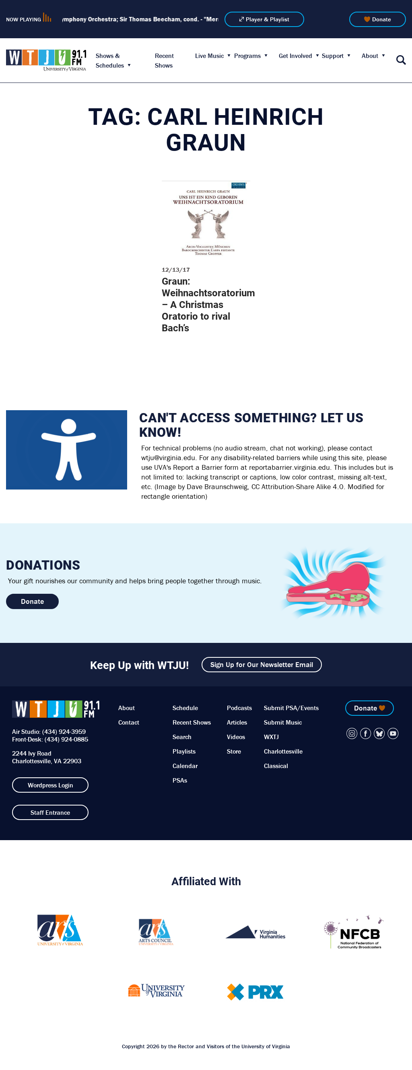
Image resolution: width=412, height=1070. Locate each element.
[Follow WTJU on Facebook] (365, 733)
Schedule (185, 708)
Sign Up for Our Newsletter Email (261, 664)
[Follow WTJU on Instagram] (352, 733)
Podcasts (239, 708)
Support (333, 56)
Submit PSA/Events (291, 708)
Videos (236, 737)
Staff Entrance (50, 812)
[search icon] (401, 60)
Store (234, 751)
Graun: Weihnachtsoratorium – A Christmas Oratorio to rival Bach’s (208, 304)
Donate (381, 19)
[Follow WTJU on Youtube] (393, 733)
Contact (128, 722)
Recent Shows (192, 722)
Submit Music (283, 722)
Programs (247, 56)
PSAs (180, 780)
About (370, 56)
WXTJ (271, 737)
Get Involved (295, 56)
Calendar (185, 766)
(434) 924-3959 (64, 731)
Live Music (209, 56)
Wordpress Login (50, 785)
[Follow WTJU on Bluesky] (379, 733)
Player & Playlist (267, 19)
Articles (237, 722)
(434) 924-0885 (66, 739)
